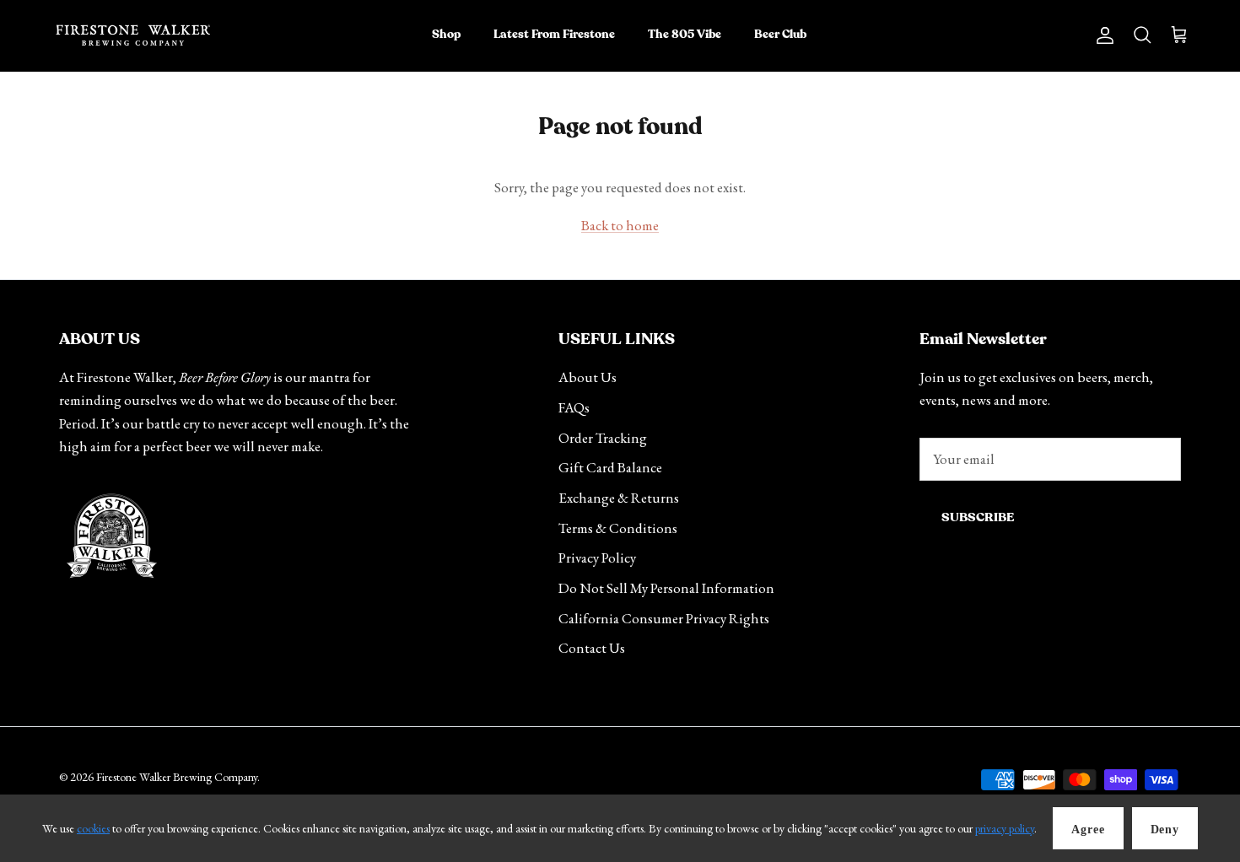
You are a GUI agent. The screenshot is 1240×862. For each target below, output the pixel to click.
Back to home (620, 225)
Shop (446, 34)
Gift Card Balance (610, 467)
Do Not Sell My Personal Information (666, 588)
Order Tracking (602, 437)
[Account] (1101, 35)
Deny (1165, 829)
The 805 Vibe (684, 34)
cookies (93, 828)
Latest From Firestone (554, 34)
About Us (587, 377)
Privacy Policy (597, 557)
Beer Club (780, 34)
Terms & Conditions (617, 528)
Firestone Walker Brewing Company (176, 776)
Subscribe (977, 517)
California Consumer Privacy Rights (663, 618)
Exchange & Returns (618, 497)
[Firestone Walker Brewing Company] (133, 35)
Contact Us (591, 647)
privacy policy (1004, 828)
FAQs (574, 407)
